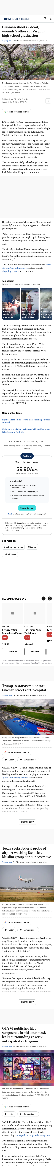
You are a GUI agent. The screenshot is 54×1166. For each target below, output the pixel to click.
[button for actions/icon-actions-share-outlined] (48, 101)
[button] (45, 19)
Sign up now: (7, 40)
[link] (15, 19)
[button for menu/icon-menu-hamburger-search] (50, 18)
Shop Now (12, 651)
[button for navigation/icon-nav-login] (45, 19)
